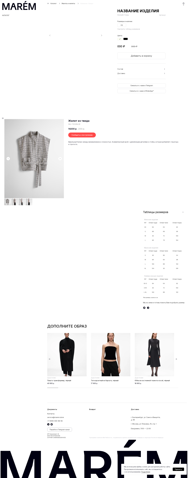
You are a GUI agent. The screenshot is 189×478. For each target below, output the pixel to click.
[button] (141, 69)
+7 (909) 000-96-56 (55, 421)
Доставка (135, 409)
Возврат (92, 409)
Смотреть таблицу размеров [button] (128, 29)
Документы (52, 409)
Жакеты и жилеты (68, 3)
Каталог (5, 15)
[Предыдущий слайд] (8, 158)
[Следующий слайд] (60, 158)
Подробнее (145, 472)
